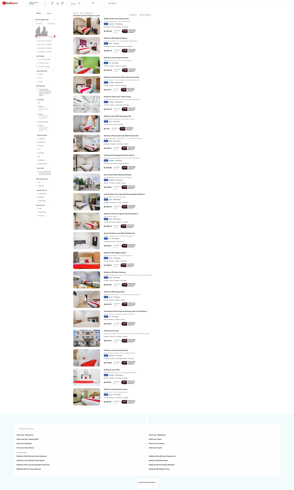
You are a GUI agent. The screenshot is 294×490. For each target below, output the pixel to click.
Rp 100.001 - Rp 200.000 (45, 44)
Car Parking (42, 138)
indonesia (75, 13)
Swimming (41, 153)
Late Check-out (42, 193)
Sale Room (41, 185)
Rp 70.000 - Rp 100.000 (45, 41)
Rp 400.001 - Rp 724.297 (45, 51)
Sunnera (41, 125)
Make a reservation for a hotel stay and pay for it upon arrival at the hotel (45, 173)
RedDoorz (41, 106)
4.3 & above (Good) (44, 63)
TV (39, 149)
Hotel (40, 208)
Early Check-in (42, 200)
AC (39, 156)
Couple (40, 81)
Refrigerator (42, 160)
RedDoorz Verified (43, 121)
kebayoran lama (89, 13)
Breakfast (41, 197)
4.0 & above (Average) (44, 66)
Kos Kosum (41, 215)
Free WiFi (41, 145)
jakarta (81, 13)
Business (41, 74)
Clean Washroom (43, 163)
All (39, 103)
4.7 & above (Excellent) (44, 59)
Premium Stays (42, 212)
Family (40, 78)
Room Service (42, 142)
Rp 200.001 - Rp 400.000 (45, 48)
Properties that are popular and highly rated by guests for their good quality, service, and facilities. (45, 92)
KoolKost (41, 114)
